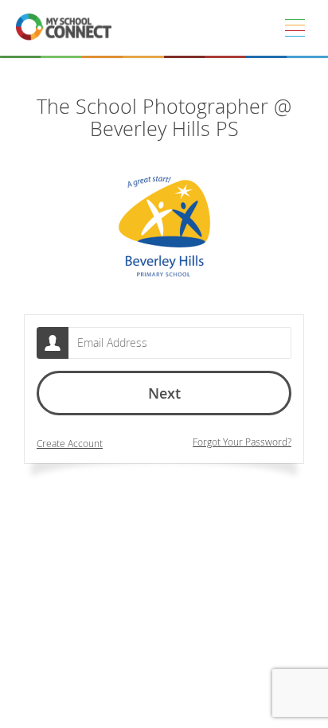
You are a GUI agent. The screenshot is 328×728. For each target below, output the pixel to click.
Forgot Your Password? (242, 442)
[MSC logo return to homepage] (63, 28)
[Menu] (294, 27)
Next (164, 393)
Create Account (70, 443)
